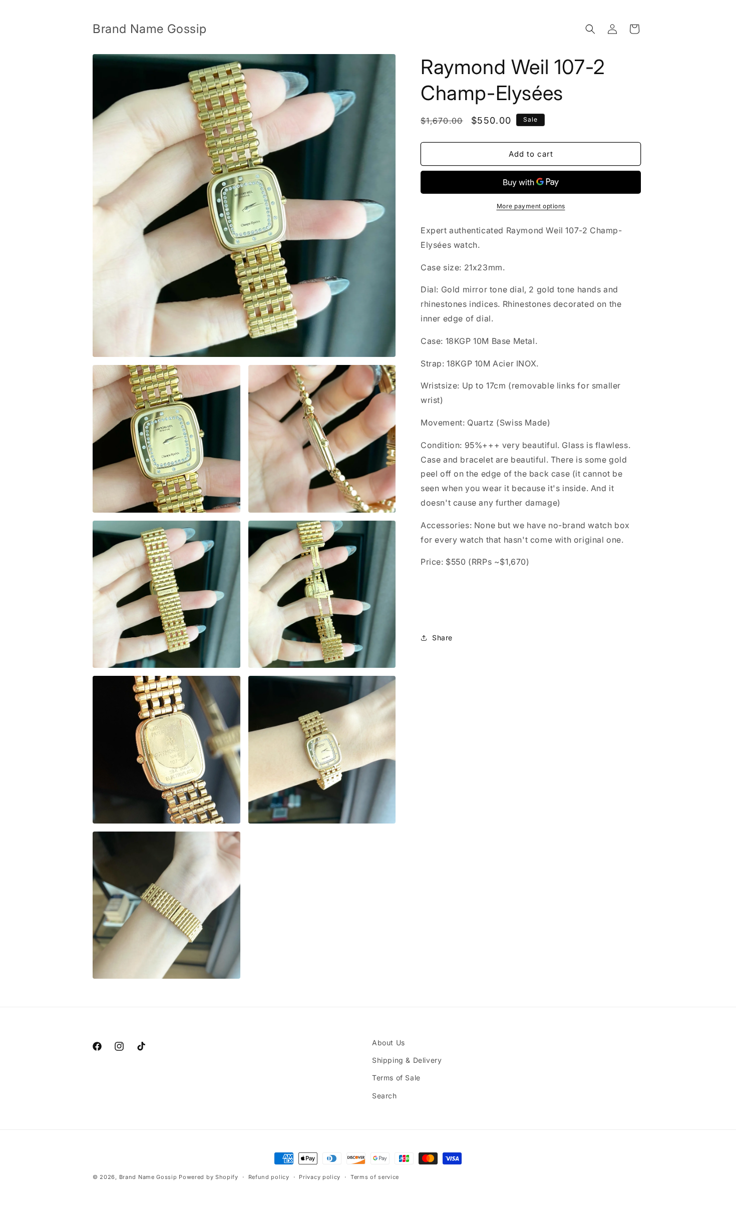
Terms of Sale (396, 1077)
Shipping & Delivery (407, 1060)
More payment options (531, 206)
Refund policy (268, 1176)
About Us (388, 1042)
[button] (590, 29)
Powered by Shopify (208, 1176)
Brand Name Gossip (148, 1176)
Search (384, 1095)
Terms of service (374, 1176)
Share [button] (442, 637)
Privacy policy (319, 1176)
